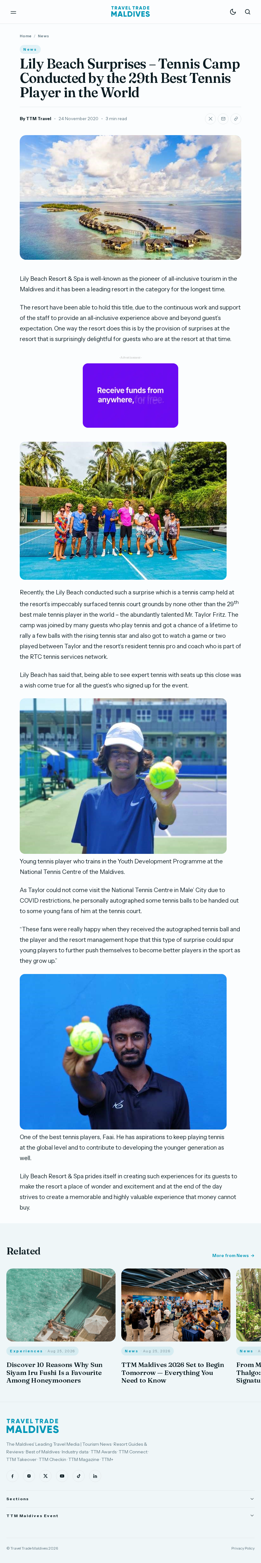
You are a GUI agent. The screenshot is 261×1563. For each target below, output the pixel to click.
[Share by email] (223, 118)
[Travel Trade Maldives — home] (130, 12)
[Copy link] (235, 118)
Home (26, 35)
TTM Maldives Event (32, 1515)
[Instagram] (29, 1476)
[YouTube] (62, 1476)
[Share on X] (210, 118)
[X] (45, 1476)
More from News (230, 1255)
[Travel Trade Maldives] (32, 1426)
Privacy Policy (243, 1548)
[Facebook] (12, 1476)
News (43, 35)
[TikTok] (79, 1476)
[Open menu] (13, 12)
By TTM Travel (35, 118)
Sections (17, 1498)
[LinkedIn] (95, 1476)
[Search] (248, 12)
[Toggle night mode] (233, 12)
